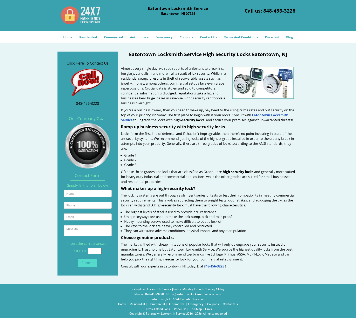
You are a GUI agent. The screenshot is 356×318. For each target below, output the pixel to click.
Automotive (139, 37)
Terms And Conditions (241, 37)
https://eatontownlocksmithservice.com (193, 294)
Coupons (186, 37)
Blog (289, 37)
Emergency (164, 37)
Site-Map (196, 309)
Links (208, 309)
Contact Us (208, 37)
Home (67, 37)
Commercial (113, 37)
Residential (88, 37)
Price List (272, 37)
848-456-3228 (279, 10)
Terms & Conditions (157, 309)
